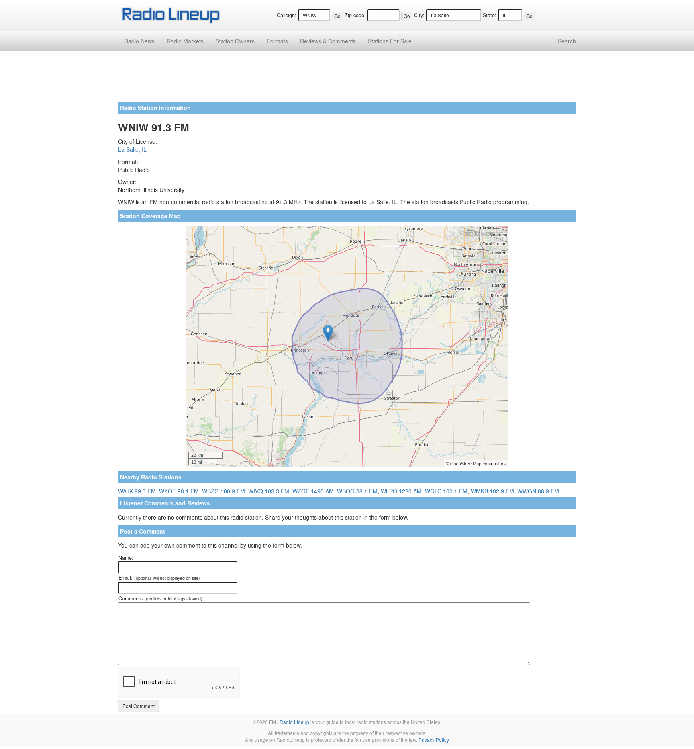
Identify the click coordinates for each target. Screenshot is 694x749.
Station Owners (235, 41)
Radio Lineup (294, 721)
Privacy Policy (433, 739)
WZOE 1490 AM (313, 491)
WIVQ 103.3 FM (268, 491)
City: (419, 15)
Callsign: (286, 15)
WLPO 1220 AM (401, 491)
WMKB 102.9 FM (492, 491)
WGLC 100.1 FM (446, 491)
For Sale (390, 41)
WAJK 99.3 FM (137, 491)
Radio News (139, 41)
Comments (328, 41)
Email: (159, 577)
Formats (277, 41)
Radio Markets (185, 41)
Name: (125, 557)
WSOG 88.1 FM (357, 491)
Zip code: (355, 15)
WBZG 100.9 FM (223, 491)
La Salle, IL (132, 149)
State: (489, 15)
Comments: (160, 598)
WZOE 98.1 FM (179, 491)
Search (567, 41)
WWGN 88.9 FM (538, 491)
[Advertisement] (347, 79)
